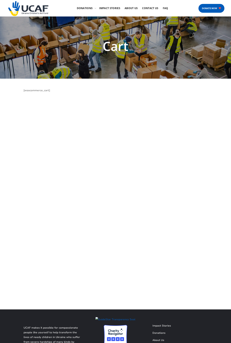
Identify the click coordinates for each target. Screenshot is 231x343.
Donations (158, 333)
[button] (211, 8)
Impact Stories (161, 325)
